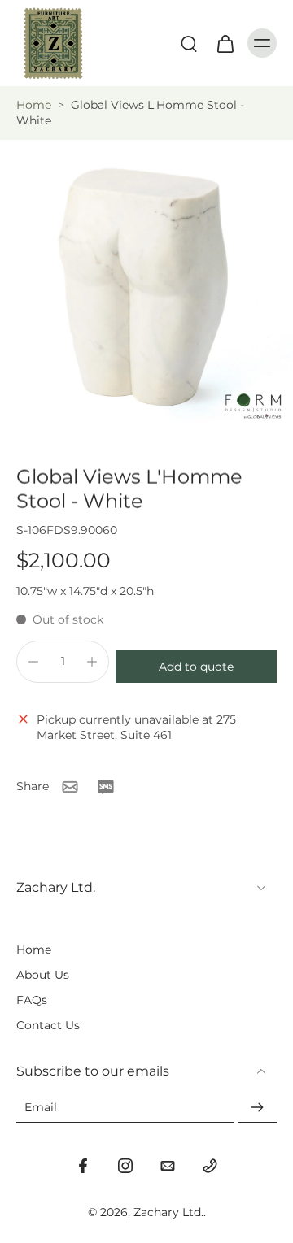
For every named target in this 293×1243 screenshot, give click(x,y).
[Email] (168, 1166)
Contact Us (48, 1025)
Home (33, 104)
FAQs (31, 999)
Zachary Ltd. (168, 1212)
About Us (42, 974)
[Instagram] (125, 1166)
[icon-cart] (225, 43)
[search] (189, 43)
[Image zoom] (146, 286)
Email (40, 1107)
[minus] (33, 662)
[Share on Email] (70, 787)
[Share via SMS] (106, 787)
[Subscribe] (257, 1108)
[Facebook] (83, 1166)
